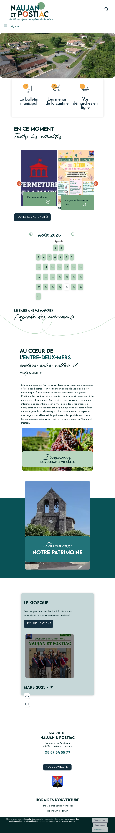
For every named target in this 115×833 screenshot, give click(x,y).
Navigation (14, 26)
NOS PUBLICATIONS (38, 623)
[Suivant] (95, 183)
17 (38, 277)
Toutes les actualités (32, 217)
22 (74, 277)
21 (66, 277)
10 (38, 267)
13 (59, 267)
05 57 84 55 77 (57, 752)
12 (52, 267)
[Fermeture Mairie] (39, 178)
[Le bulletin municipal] (28, 88)
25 (45, 286)
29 (74, 286)
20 (59, 277)
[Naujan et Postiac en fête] (76, 178)
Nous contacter (57, 767)
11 (45, 267)
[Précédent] (20, 183)
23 (81, 277)
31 (38, 296)
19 (52, 277)
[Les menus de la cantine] (57, 88)
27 (59, 286)
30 (81, 286)
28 (66, 286)
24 (38, 286)
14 (66, 267)
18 (45, 277)
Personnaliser (99, 830)
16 (80, 267)
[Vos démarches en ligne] (85, 88)
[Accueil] (25, 11)
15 (73, 267)
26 (52, 286)
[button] (106, 8)
